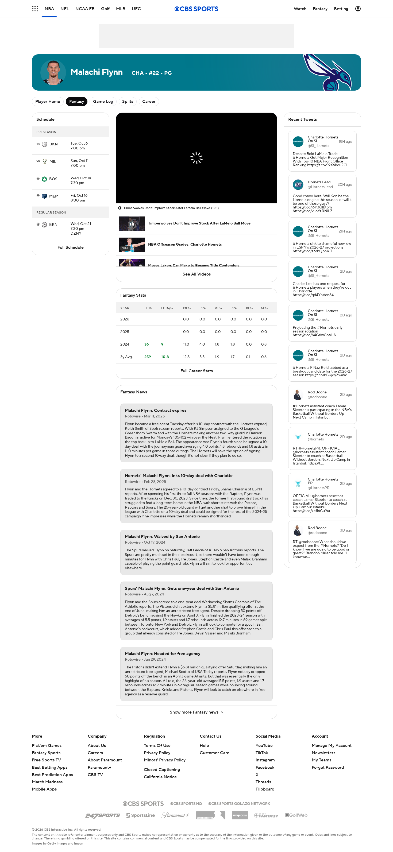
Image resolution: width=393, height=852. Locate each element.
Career (149, 101)
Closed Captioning (162, 769)
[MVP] (240, 813)
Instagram (265, 760)
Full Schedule (70, 247)
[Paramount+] (175, 814)
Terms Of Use (157, 745)
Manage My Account (332, 745)
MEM (54, 196)
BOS (53, 179)
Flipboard (265, 789)
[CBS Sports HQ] (186, 803)
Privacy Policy (157, 753)
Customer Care (214, 753)
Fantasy (76, 101)
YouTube (264, 745)
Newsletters (323, 753)
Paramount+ (99, 767)
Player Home (47, 101)
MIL (52, 161)
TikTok (262, 753)
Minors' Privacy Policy (165, 760)
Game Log (103, 101)
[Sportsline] (140, 814)
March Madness (47, 782)
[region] (196, 158)
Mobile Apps (44, 789)
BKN (53, 144)
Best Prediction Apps (52, 774)
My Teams (321, 760)
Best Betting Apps (49, 767)
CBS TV (95, 774)
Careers (95, 753)
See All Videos (197, 274)
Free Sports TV (46, 760)
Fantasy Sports (46, 753)
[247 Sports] (102, 814)
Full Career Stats (196, 371)
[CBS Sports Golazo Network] (239, 803)
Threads (263, 782)
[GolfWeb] (296, 815)
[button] (35, 8)
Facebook (265, 767)
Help (204, 745)
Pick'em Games (46, 745)
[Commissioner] (210, 813)
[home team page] (44, 144)
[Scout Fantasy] (266, 815)
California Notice (160, 777)
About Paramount (105, 760)
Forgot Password (328, 767)
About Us (97, 745)
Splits (127, 101)
